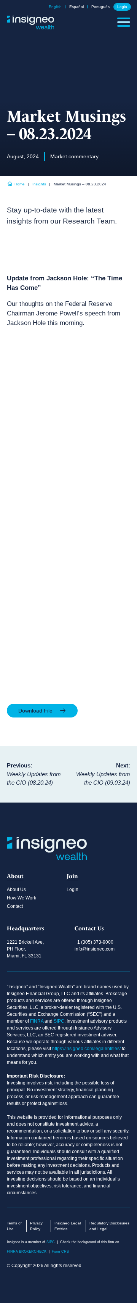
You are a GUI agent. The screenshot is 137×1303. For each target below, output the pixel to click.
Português (100, 7)
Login (122, 7)
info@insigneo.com (95, 949)
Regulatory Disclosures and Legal (109, 1226)
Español (76, 7)
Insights (39, 184)
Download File (36, 711)
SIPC (59, 1021)
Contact (15, 906)
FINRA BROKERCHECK (26, 1251)
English (55, 7)
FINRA (36, 1021)
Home (19, 184)
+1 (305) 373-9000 (94, 942)
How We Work (21, 898)
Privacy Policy (36, 1226)
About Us (16, 889)
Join (72, 876)
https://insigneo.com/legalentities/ (86, 1048)
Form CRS (60, 1251)
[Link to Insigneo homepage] (30, 27)
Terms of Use (14, 1226)
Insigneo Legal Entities (67, 1226)
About (15, 876)
